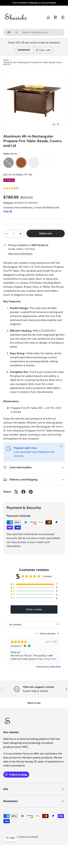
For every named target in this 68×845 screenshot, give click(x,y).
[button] (55, 17)
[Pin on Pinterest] (30, 491)
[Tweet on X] (16, 491)
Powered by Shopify (29, 837)
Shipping (8, 202)
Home (6, 60)
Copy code (45, 49)
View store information (20, 253)
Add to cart (45, 233)
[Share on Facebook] (23, 491)
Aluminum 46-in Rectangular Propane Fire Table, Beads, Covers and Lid (32, 63)
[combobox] (34, 32)
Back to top (34, 702)
